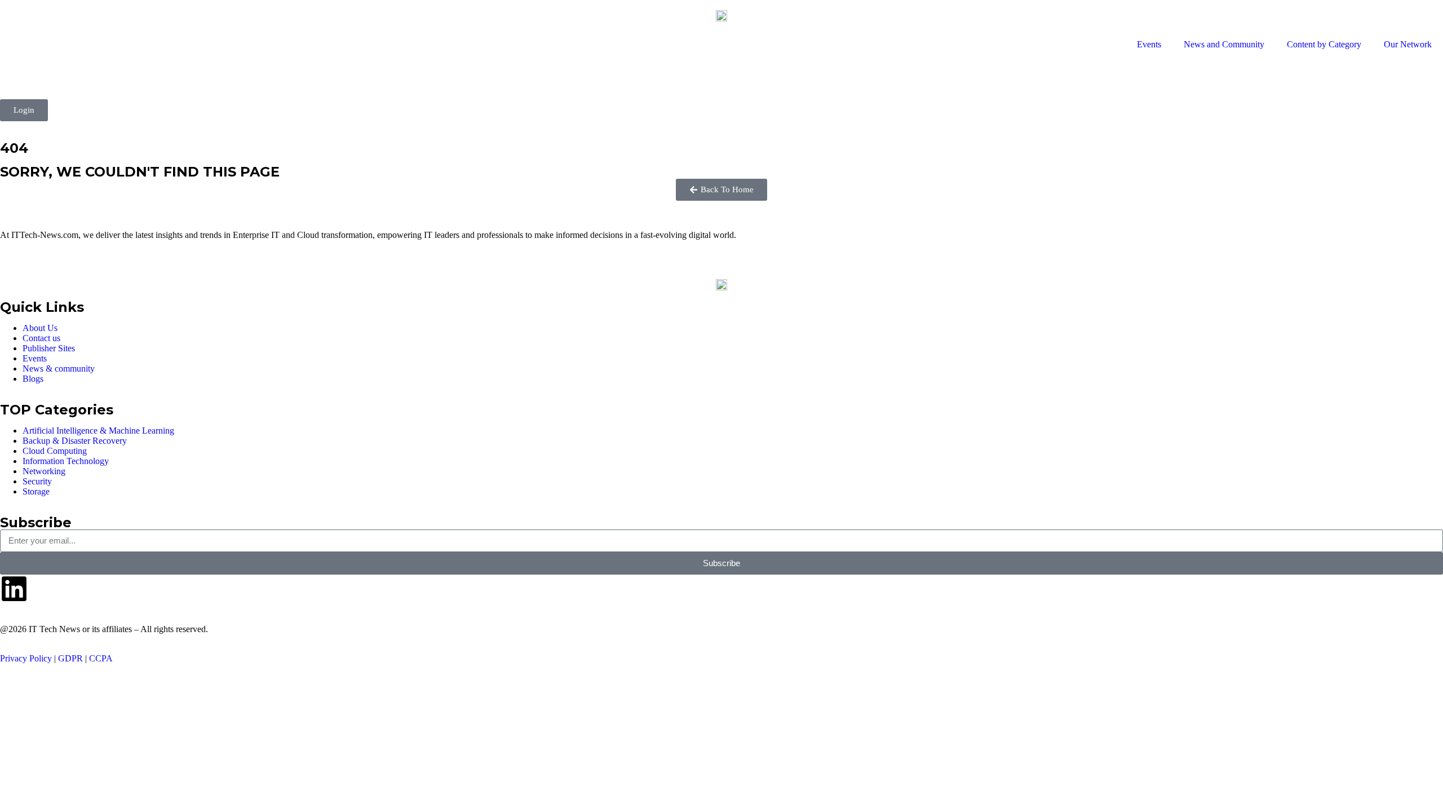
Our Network (1408, 44)
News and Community (1224, 44)
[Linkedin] (14, 589)
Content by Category (1324, 44)
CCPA (101, 658)
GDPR (70, 658)
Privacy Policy (26, 658)
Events (1149, 44)
